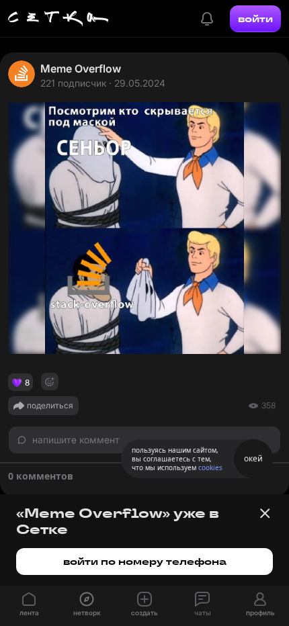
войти (255, 19)
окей (253, 458)
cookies (210, 467)
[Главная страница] (58, 19)
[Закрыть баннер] (265, 513)
